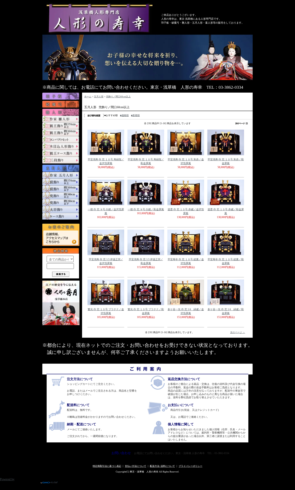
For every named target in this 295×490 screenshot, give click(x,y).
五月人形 (98, 96)
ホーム (87, 96)
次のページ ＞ (237, 332)
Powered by (7, 479)
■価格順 (124, 115)
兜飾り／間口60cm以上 (118, 96)
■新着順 (135, 115)
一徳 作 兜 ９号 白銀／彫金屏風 (146, 209)
